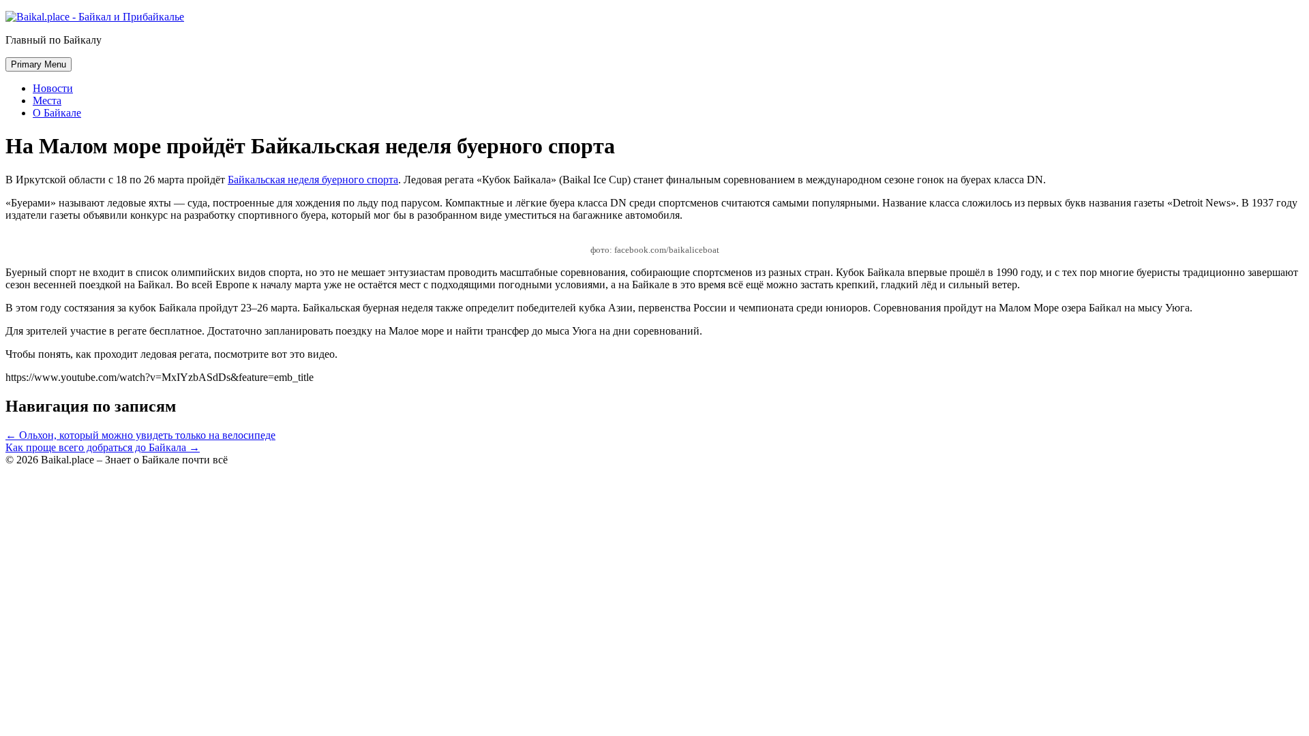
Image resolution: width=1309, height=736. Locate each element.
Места (47, 100)
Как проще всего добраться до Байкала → (102, 447)
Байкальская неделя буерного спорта (313, 179)
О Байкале (57, 113)
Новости (53, 88)
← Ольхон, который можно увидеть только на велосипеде (140, 435)
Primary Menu (38, 64)
